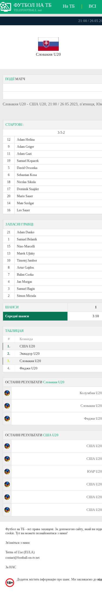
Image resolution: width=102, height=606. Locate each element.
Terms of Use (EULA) (20, 552)
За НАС (10, 567)
